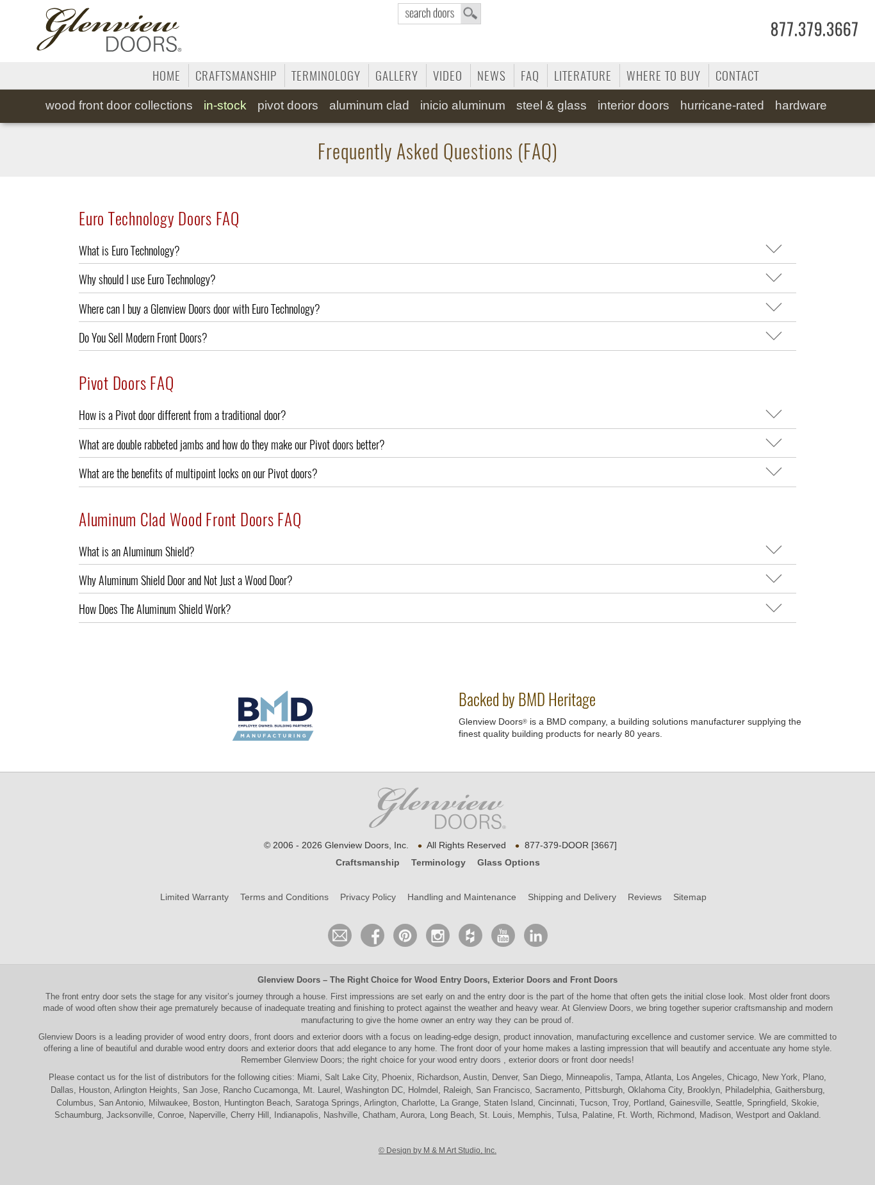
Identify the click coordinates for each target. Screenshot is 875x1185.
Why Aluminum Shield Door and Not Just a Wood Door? (186, 580)
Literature (583, 75)
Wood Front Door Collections (119, 105)
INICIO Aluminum (462, 105)
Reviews (645, 897)
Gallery (396, 75)
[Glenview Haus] (438, 935)
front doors (810, 996)
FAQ (530, 75)
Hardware (801, 105)
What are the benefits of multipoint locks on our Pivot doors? (198, 473)
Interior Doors (633, 105)
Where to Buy (663, 75)
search (439, 13)
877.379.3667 (815, 29)
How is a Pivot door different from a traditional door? (182, 415)
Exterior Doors (521, 980)
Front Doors (593, 980)
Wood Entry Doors (450, 980)
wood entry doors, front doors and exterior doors (274, 1037)
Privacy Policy (368, 897)
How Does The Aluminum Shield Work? (155, 609)
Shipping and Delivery (572, 897)
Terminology (326, 75)
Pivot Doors (288, 105)
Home (166, 75)
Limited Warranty (194, 897)
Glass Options (508, 862)
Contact (737, 75)
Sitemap (690, 897)
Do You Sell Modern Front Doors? (143, 338)
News (491, 75)
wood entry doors (218, 1048)
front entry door (91, 996)
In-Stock (225, 105)
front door (474, 1048)
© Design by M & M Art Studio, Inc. (437, 1150)
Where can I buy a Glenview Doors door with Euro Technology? (199, 309)
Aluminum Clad (369, 105)
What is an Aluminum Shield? (137, 552)
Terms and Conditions (284, 897)
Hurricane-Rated (722, 105)
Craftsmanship (236, 75)
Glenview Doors (289, 980)
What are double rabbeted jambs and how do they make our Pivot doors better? (232, 445)
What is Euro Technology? (129, 251)
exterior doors (292, 1048)
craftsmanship (760, 1008)
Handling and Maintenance (461, 897)
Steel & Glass (551, 105)
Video (447, 75)
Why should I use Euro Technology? (147, 279)
